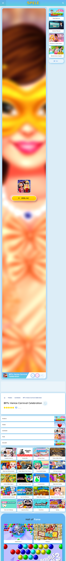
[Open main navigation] (3, 3)
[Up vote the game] (33, 375)
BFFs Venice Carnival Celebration (32, 397)
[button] (63, 3)
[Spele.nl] (5, 398)
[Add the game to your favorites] (44, 403)
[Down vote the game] (37, 375)
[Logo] (33, 3)
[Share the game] (42, 375)
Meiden (10, 397)
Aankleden (18, 397)
